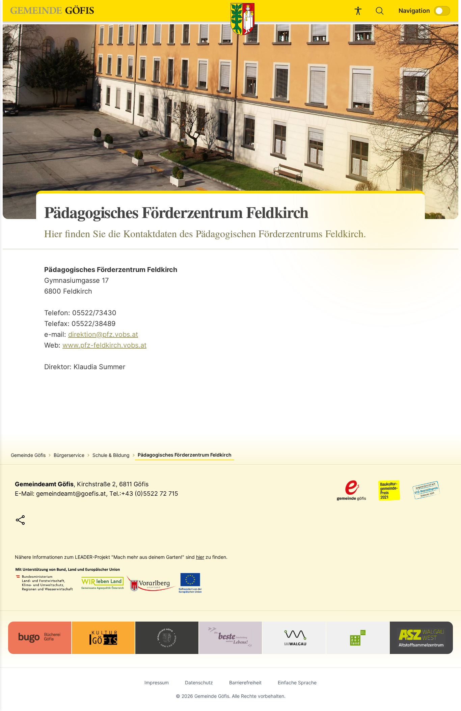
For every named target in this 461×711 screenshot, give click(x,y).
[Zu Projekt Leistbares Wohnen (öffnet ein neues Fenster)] (231, 638)
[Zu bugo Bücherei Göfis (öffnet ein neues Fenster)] (39, 637)
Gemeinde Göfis (28, 455)
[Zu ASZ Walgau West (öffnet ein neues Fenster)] (421, 638)
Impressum (156, 682)
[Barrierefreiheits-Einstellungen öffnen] (358, 11)
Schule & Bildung (111, 455)
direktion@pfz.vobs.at (103, 334)
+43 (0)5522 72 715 (149, 493)
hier (200, 557)
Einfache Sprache (297, 682)
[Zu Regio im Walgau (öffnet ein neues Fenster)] (294, 638)
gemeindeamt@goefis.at (71, 493)
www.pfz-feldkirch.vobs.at (104, 345)
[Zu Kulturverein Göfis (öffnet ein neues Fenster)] (103, 638)
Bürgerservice (69, 455)
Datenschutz (199, 682)
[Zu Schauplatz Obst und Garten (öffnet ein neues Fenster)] (167, 638)
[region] (230, 121)
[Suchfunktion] (380, 11)
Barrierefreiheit (245, 682)
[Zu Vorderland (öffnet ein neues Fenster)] (358, 638)
